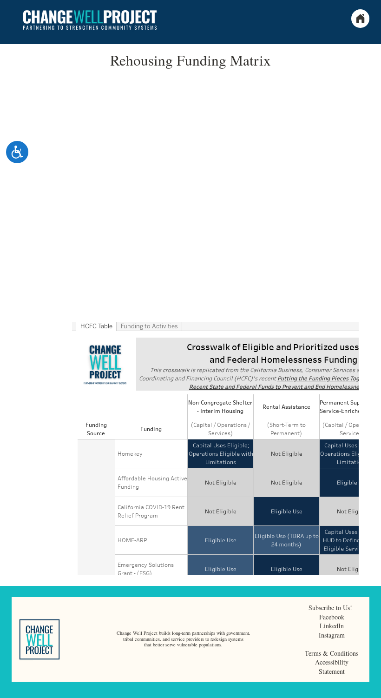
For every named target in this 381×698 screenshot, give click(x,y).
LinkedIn (332, 625)
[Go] (373, 690)
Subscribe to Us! (332, 607)
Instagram (332, 635)
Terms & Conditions (331, 653)
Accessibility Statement (331, 667)
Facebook (331, 616)
